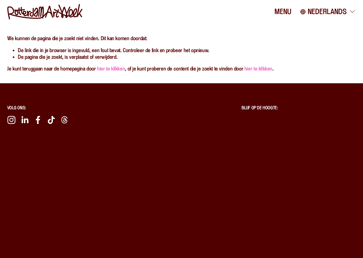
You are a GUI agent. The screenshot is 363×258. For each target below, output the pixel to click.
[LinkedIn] (24, 120)
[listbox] (328, 12)
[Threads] (64, 120)
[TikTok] (51, 120)
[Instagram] (11, 120)
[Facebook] (38, 120)
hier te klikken (111, 68)
